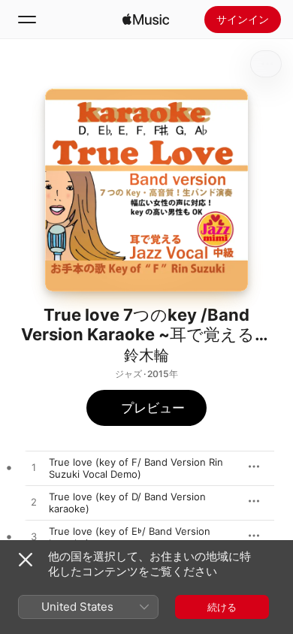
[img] (145, 19)
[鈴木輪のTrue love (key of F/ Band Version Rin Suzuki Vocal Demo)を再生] (34, 468)
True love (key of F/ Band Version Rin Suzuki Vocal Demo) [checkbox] (136, 468)
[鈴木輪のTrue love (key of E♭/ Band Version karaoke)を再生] (34, 537)
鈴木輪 (146, 355)
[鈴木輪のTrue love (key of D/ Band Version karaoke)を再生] (34, 502)
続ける (222, 607)
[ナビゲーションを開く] (27, 19)
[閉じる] (25, 559)
